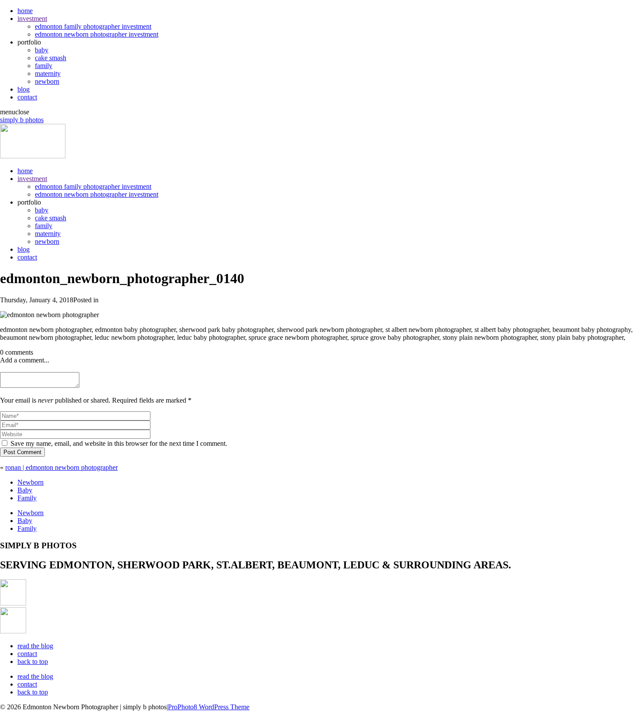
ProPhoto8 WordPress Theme (208, 707)
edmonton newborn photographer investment (96, 34)
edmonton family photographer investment (93, 26)
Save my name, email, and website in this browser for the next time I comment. (118, 443)
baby (41, 50)
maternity (48, 73)
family (43, 65)
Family (27, 498)
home (25, 10)
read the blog (35, 646)
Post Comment (22, 452)
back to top (32, 661)
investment (32, 18)
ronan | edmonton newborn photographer (61, 467)
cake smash (50, 58)
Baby (24, 490)
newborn (47, 81)
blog (23, 89)
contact (27, 97)
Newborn (30, 482)
